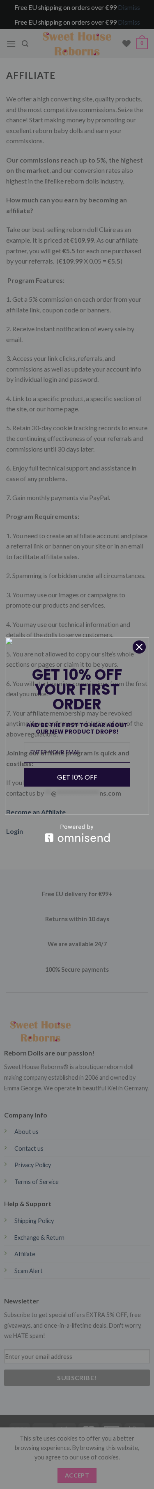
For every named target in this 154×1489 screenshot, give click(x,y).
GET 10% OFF (77, 777)
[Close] (139, 647)
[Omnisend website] (77, 833)
